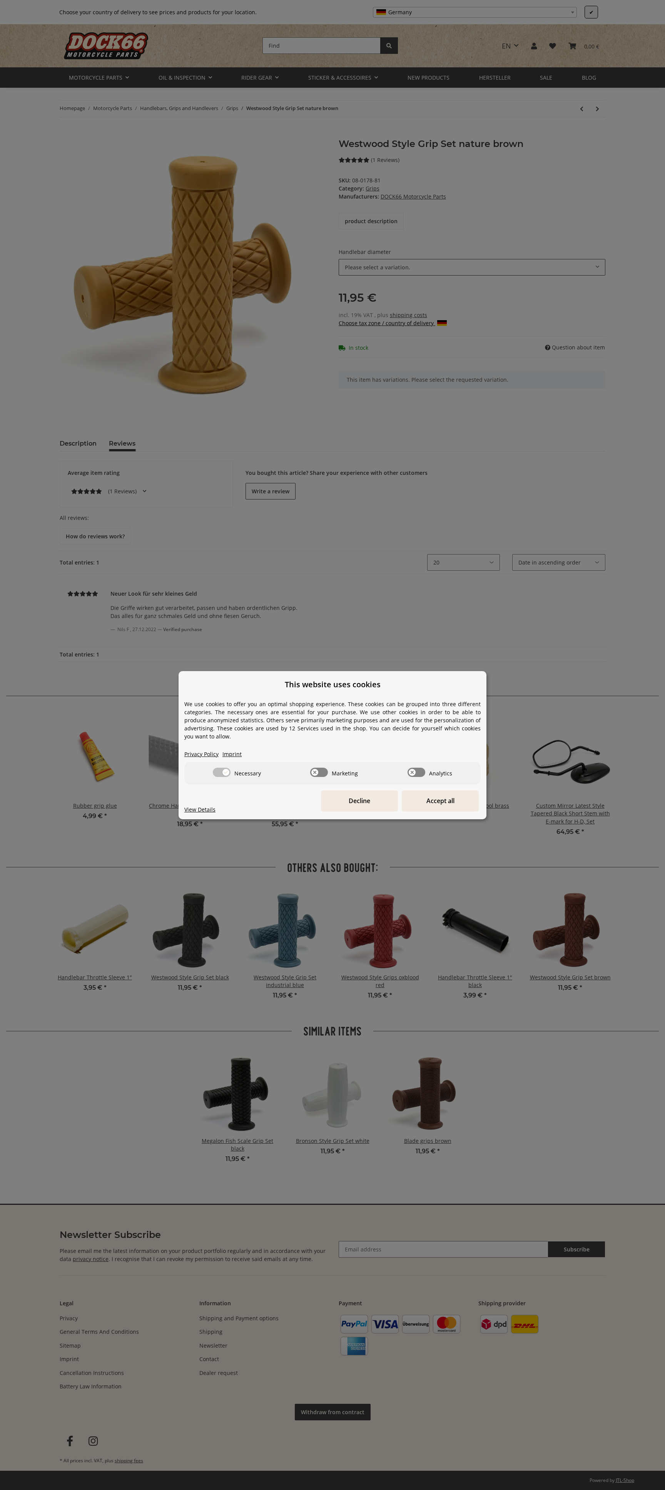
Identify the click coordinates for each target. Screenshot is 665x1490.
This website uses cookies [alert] (333, 684)
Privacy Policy (201, 754)
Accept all (440, 801)
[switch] (222, 772)
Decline (359, 801)
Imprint (232, 754)
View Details (200, 809)
